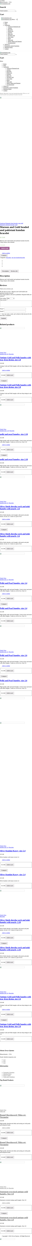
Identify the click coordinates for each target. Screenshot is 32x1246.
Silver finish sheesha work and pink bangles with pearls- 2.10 (15, 921)
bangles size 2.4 (4, 579)
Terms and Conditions (9, 1077)
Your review (3, 300)
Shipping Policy (7, 89)
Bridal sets (9, 73)
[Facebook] (3, 260)
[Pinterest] (3, 263)
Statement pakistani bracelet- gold (8, 224)
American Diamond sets (13, 68)
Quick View (3, 352)
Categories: (3, 257)
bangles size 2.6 (4, 503)
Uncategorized (10, 84)
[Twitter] (3, 262)
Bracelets (9, 71)
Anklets (9, 70)
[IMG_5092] (16, 158)
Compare (4, 255)
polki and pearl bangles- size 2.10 (14, 434)
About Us (5, 86)
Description (5, 271)
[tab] (5, 271)
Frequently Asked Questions (10, 87)
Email (2, 311)
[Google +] (3, 265)
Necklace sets (10, 77)
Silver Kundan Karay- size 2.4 (12, 851)
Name (2, 308)
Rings (8, 80)
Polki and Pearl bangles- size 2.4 (13, 583)
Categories (6, 67)
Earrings (9, 74)
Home (4, 64)
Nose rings (9, 78)
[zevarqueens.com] (5, 3)
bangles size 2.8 (4, 354)
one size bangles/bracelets (15, 93)
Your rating (3, 298)
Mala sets (9, 76)
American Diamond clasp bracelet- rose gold (11, 223)
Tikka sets (9, 81)
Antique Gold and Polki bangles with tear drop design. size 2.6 (15, 998)
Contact (5, 90)
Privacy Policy (7, 1075)
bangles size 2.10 (4, 430)
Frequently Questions (8, 1072)
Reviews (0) (14, 271)
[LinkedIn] (3, 266)
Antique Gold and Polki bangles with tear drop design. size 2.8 (15, 358)
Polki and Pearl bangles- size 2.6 (13, 655)
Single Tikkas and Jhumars (13, 83)
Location (2, 0)
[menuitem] (6, 22)
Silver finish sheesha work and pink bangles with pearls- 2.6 (15, 507)
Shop (4, 65)
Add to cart (4, 248)
